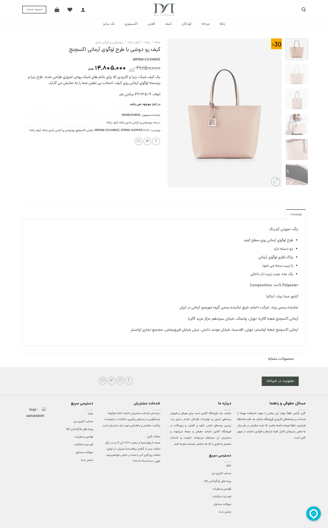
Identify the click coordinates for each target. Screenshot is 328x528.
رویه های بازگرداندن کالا (217, 481)
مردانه (205, 24)
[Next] (172, 113)
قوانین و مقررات (222, 489)
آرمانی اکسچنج (84, 130)
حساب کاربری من (221, 473)
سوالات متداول (222, 504)
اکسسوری (131, 24)
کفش (151, 24)
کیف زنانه (134, 42)
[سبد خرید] (57, 9)
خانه (157, 42)
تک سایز (109, 24)
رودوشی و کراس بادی (109, 42)
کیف (168, 24)
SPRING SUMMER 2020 (135, 130)
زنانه (222, 24)
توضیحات (296, 214)
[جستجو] (304, 10)
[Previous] (273, 113)
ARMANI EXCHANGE (146, 59)
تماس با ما (225, 512)
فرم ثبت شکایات (221, 497)
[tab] (296, 214)
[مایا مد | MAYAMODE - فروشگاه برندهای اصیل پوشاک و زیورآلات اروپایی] (164, 9)
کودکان (187, 24)
